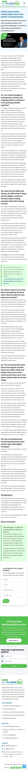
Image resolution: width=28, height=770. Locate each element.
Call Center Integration (9, 735)
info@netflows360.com (10, 746)
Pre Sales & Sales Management (12, 706)
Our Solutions (7, 703)
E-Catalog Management (10, 738)
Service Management (9, 709)
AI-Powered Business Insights (11, 726)
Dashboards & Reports (9, 718)
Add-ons (5, 723)
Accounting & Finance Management (13, 715)
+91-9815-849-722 (9, 749)
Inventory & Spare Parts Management (14, 712)
